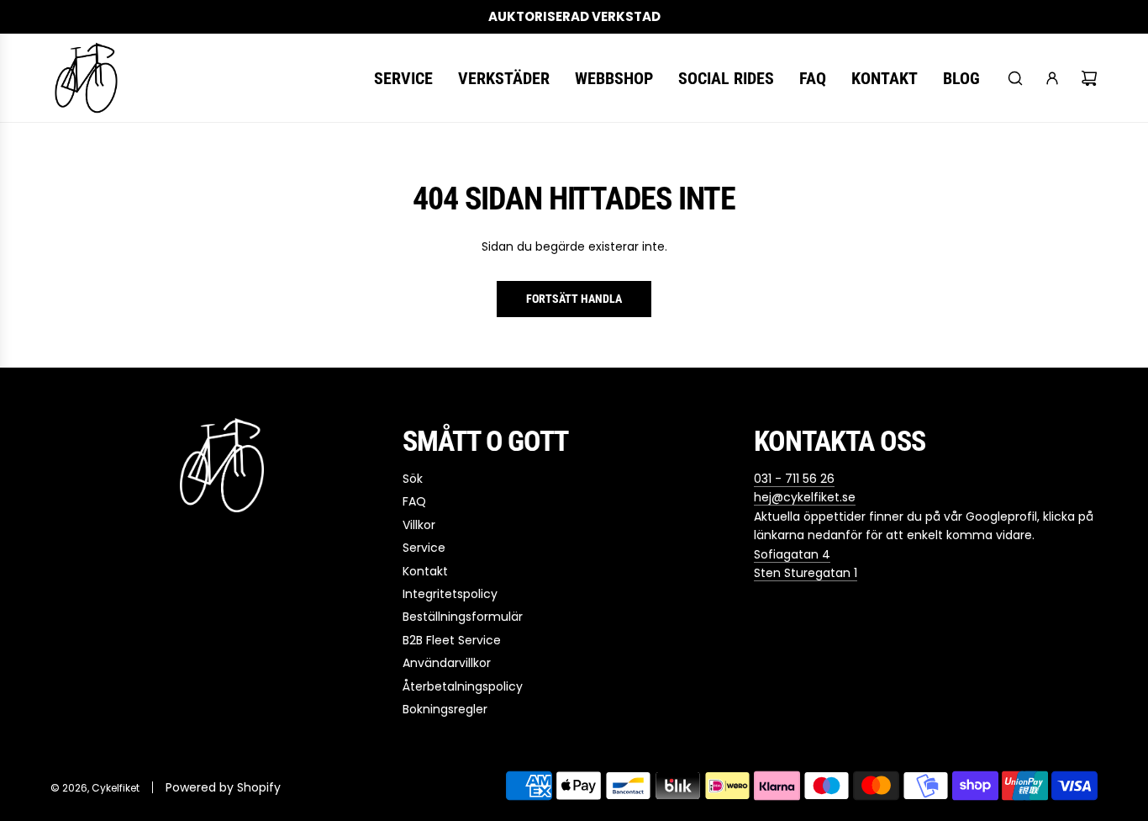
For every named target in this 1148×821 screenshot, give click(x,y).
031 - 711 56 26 (794, 478)
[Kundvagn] (1089, 78)
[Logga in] (1052, 78)
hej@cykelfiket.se (805, 497)
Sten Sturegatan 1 (805, 572)
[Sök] (1015, 78)
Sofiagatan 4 (792, 554)
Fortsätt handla (574, 298)
